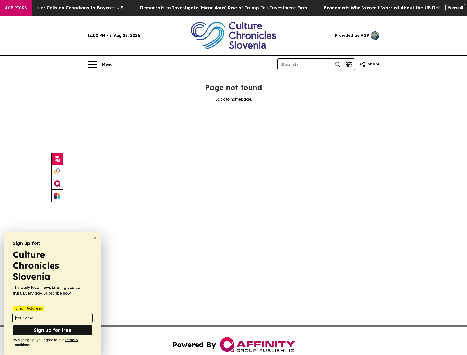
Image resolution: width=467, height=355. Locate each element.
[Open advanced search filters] (349, 64)
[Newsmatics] (57, 196)
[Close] (95, 238)
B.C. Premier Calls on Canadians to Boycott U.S (70, 7)
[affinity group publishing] (57, 184)
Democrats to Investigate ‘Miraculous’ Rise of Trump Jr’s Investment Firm (223, 7)
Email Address (28, 308)
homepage (241, 99)
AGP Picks (16, 7)
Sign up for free (52, 330)
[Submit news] (57, 159)
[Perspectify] (57, 171)
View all (455, 7)
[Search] (337, 64)
